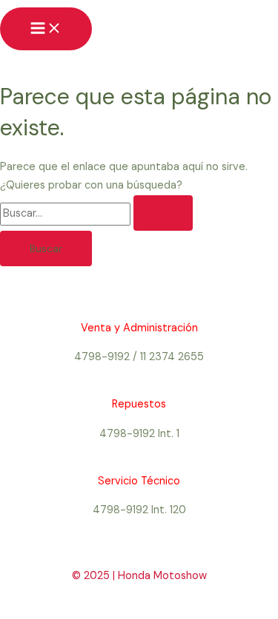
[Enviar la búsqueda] (163, 213)
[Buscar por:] (96, 213)
